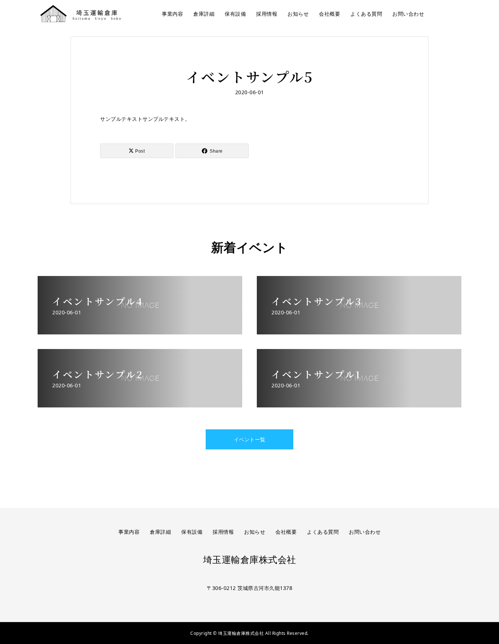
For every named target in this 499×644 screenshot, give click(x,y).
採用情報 (266, 13)
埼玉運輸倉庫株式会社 (249, 560)
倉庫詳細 (203, 13)
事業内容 (172, 13)
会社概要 (329, 13)
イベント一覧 (250, 439)
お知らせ (298, 13)
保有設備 (235, 13)
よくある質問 (366, 13)
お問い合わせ (408, 13)
